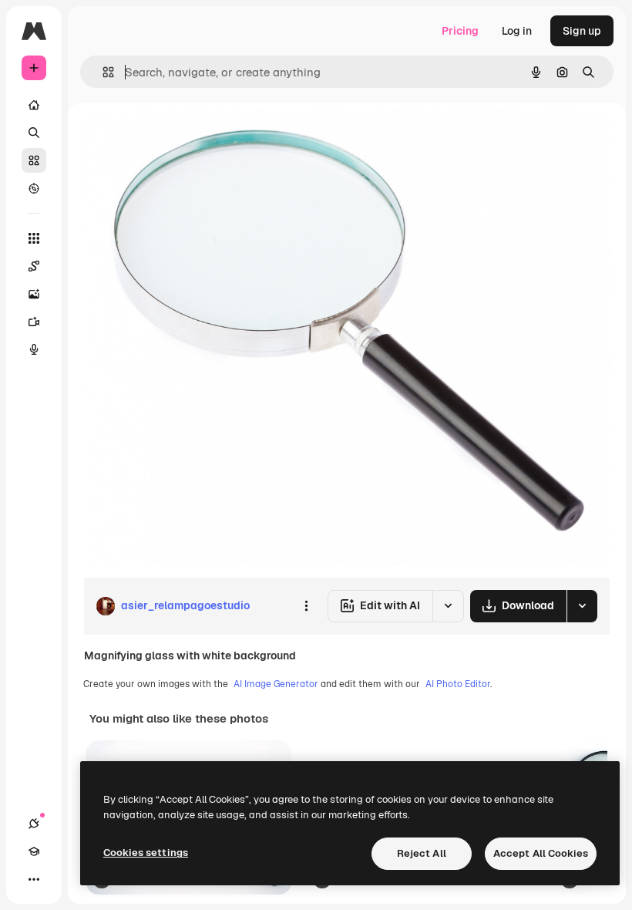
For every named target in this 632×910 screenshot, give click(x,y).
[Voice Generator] (34, 349)
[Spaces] (34, 266)
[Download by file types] (581, 606)
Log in (517, 31)
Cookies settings (145, 852)
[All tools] (34, 238)
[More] (34, 879)
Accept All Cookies (540, 853)
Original (181, 138)
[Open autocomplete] (102, 72)
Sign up (582, 31)
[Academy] (34, 851)
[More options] (306, 606)
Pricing (460, 31)
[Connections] (34, 823)
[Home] (34, 105)
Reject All (421, 853)
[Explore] (34, 188)
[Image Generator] (34, 293)
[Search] (34, 132)
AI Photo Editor (457, 684)
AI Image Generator (276, 684)
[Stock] (34, 160)
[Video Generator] (34, 321)
